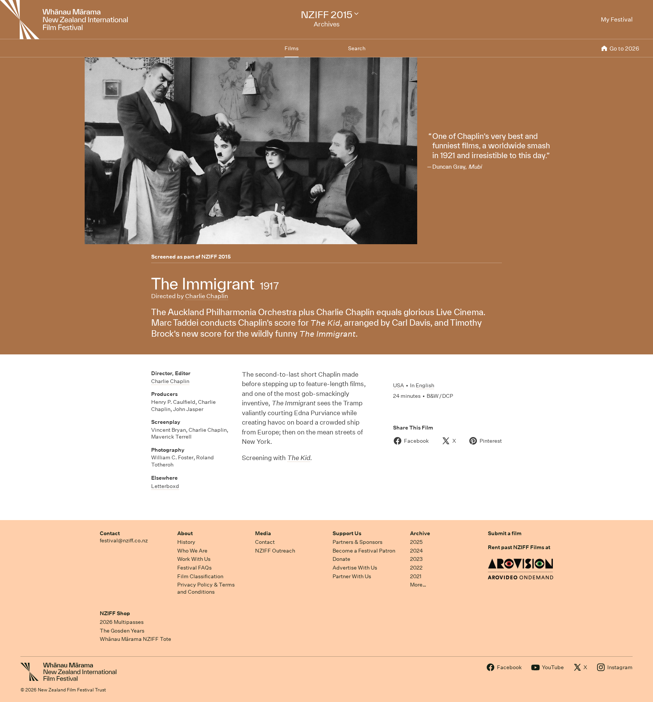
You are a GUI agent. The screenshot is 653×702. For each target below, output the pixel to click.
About (185, 533)
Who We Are (192, 550)
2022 (416, 567)
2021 (415, 576)
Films (292, 48)
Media (263, 533)
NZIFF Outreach (275, 550)
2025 (416, 542)
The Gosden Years (122, 630)
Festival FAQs (194, 567)
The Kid (298, 458)
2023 (416, 559)
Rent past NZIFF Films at (519, 547)
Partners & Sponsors (357, 542)
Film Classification (200, 576)
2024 (416, 550)
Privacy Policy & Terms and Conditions (206, 588)
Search (356, 48)
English (425, 385)
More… (418, 584)
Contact (110, 533)
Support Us (347, 533)
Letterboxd (165, 486)
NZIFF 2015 (216, 256)
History (186, 542)
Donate (341, 559)
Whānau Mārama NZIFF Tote (135, 639)
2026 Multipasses (122, 622)
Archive (420, 533)
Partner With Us (352, 576)
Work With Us (193, 559)
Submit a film (504, 533)
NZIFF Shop (115, 613)
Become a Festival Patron (364, 550)
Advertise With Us (355, 567)
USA (398, 385)
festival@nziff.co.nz (124, 540)
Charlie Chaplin (206, 296)
